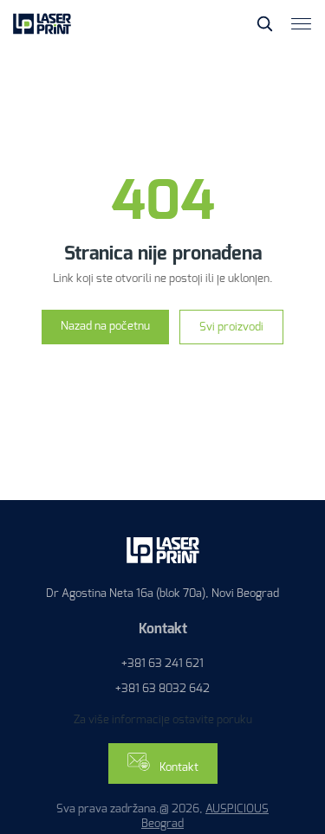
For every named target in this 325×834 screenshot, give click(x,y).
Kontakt (177, 767)
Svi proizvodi (231, 326)
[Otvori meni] (301, 23)
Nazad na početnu (105, 325)
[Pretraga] (264, 23)
